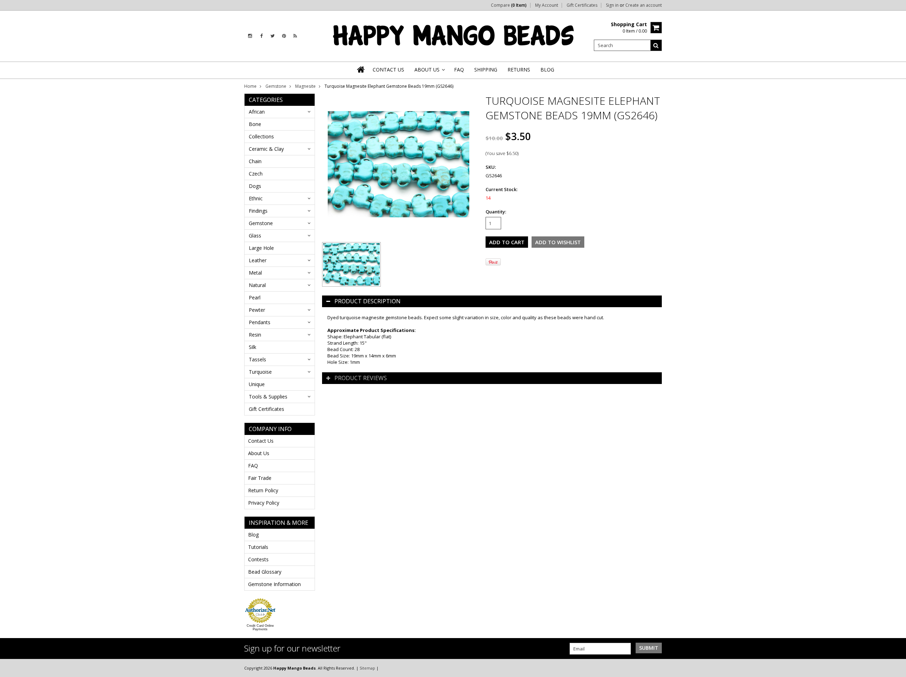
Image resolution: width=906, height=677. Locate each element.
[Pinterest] (284, 36)
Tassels (257, 359)
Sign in (612, 5)
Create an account (643, 5)
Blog (253, 534)
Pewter (257, 309)
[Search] (656, 45)
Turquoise (260, 371)
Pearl (254, 297)
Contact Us (261, 440)
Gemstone (275, 86)
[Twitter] (272, 36)
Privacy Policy (263, 502)
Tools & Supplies (268, 396)
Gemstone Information (274, 584)
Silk (252, 347)
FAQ (253, 465)
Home (250, 86)
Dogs (255, 186)
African (257, 111)
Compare (509, 5)
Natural (257, 285)
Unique (257, 384)
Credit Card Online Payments (260, 627)
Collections (261, 136)
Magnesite (305, 86)
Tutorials (258, 547)
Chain (255, 161)
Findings (258, 210)
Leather (257, 260)
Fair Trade (259, 478)
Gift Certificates (582, 5)
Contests (258, 559)
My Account (546, 5)
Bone (255, 124)
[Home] (361, 69)
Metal (255, 272)
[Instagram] (250, 36)
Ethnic (256, 198)
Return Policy (263, 490)
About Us (258, 453)
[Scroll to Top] (895, 667)
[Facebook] (261, 36)
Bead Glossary (264, 571)
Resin (255, 334)
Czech (256, 173)
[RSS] (295, 36)
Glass (255, 235)
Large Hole (261, 248)
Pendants (259, 322)
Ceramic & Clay (266, 148)
